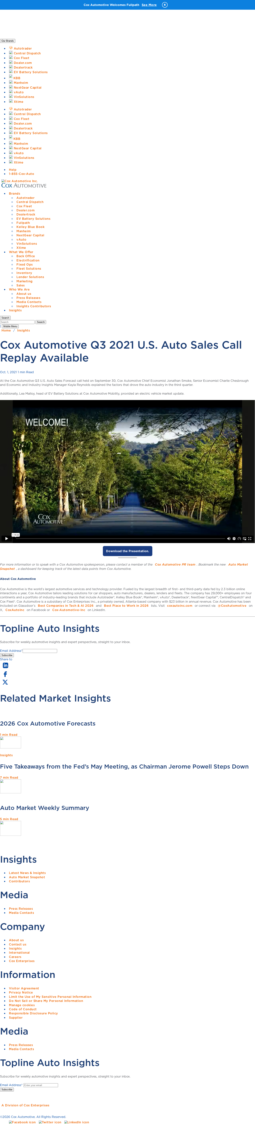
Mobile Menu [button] (10, 326)
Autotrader (25, 198)
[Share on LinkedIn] (5, 668)
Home (6, 330)
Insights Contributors (33, 306)
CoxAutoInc (14, 610)
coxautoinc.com (179, 606)
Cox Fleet (24, 206)
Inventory (24, 273)
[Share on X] (5, 684)
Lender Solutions (30, 277)
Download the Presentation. (127, 551)
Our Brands (7, 40)
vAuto (21, 239)
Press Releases (28, 298)
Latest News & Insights (27, 873)
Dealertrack (25, 214)
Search (41, 322)
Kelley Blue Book (30, 227)
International (19, 953)
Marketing (24, 281)
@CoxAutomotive (232, 606)
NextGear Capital (30, 235)
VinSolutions (26, 244)
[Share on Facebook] (5, 676)
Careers (15, 957)
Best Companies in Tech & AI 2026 (66, 606)
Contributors (19, 881)
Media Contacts (28, 302)
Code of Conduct (23, 1009)
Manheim (23, 231)
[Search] (17, 322)
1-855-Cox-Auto (21, 174)
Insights (15, 310)
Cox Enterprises (22, 961)
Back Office (25, 256)
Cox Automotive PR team (175, 564)
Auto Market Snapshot (27, 877)
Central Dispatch (29, 202)
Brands (14, 193)
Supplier (16, 1017)
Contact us (17, 944)
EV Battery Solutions (33, 219)
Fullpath (23, 223)
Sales (20, 285)
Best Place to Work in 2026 (126, 606)
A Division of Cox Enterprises (25, 1105)
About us (23, 294)
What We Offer (21, 252)
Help (12, 170)
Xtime (21, 248)
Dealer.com (25, 210)
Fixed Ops (24, 264)
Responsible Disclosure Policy (33, 1013)
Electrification (28, 260)
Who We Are (19, 289)
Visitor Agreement (24, 988)
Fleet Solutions (28, 268)
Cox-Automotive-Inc (68, 610)
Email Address (11, 651)
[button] (5, 318)
